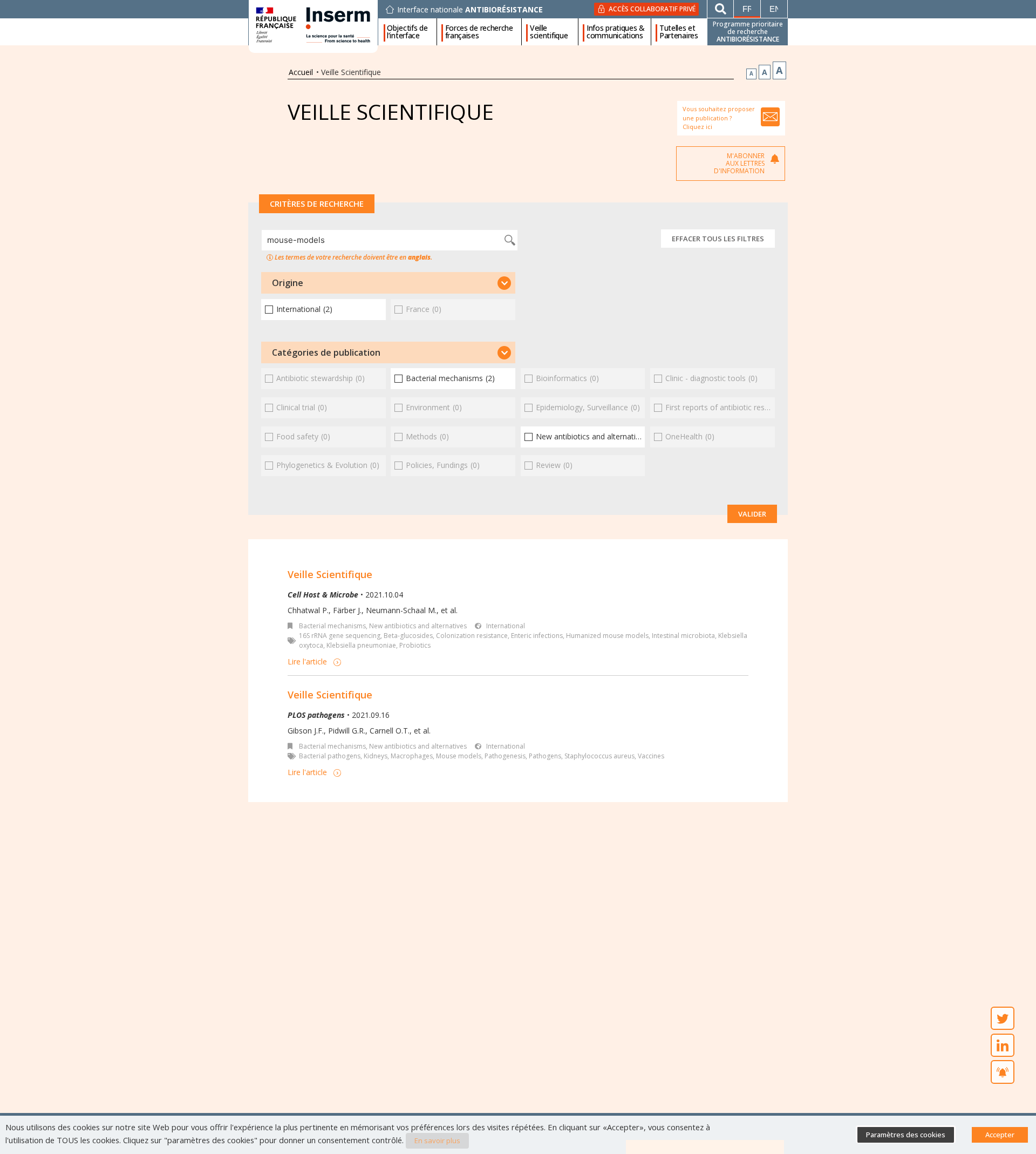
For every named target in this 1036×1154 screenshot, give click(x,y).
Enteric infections (537, 635)
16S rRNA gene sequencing (339, 635)
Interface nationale (470, 9)
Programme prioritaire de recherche (748, 31)
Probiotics (415, 645)
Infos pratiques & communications (616, 31)
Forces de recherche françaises (479, 31)
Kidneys (375, 756)
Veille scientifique (549, 31)
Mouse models (458, 756)
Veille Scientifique (330, 574)
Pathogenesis (505, 756)
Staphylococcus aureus (599, 756)
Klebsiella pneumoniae (361, 645)
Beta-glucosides (408, 635)
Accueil (301, 72)
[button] (388, 283)
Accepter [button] (999, 1134)
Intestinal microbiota (683, 635)
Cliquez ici (697, 127)
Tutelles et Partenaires (678, 31)
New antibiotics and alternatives (418, 625)
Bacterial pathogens (329, 756)
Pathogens (545, 756)
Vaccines (651, 756)
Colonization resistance (472, 635)
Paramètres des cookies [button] (905, 1134)
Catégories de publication (326, 352)
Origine (287, 283)
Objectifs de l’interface (407, 31)
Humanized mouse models (607, 635)
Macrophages (412, 756)
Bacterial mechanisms (332, 625)
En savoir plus (437, 1140)
